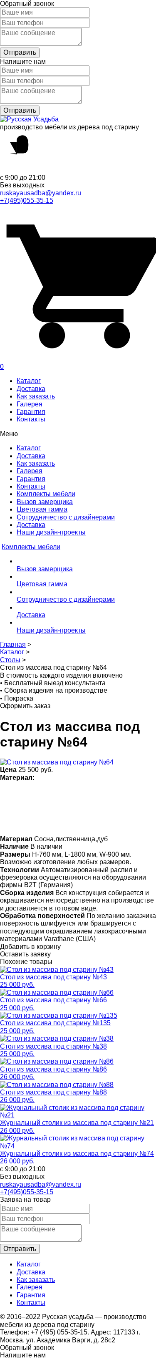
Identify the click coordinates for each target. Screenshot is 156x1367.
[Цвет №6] (104, 794)
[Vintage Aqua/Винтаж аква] (137, 794)
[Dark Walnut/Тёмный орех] (72, 794)
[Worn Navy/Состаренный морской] (72, 821)
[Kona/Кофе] (121, 794)
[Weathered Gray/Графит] (88, 821)
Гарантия (31, 411)
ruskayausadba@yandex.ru (40, 193)
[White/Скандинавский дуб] (7, 794)
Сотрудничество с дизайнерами (66, 517)
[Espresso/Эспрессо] (88, 794)
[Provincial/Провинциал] (56, 794)
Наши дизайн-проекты (51, 532)
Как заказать (36, 396)
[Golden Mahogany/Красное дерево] (39, 821)
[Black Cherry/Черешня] (56, 821)
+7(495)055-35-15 (26, 200)
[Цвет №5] (104, 821)
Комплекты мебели (46, 493)
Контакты (31, 419)
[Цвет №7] (39, 794)
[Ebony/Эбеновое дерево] (121, 821)
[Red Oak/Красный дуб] (23, 821)
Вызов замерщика (45, 501)
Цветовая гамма (42, 509)
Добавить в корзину (30, 946)
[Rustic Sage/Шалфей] (7, 821)
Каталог (29, 380)
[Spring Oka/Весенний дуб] (23, 794)
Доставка (31, 388)
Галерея (29, 404)
